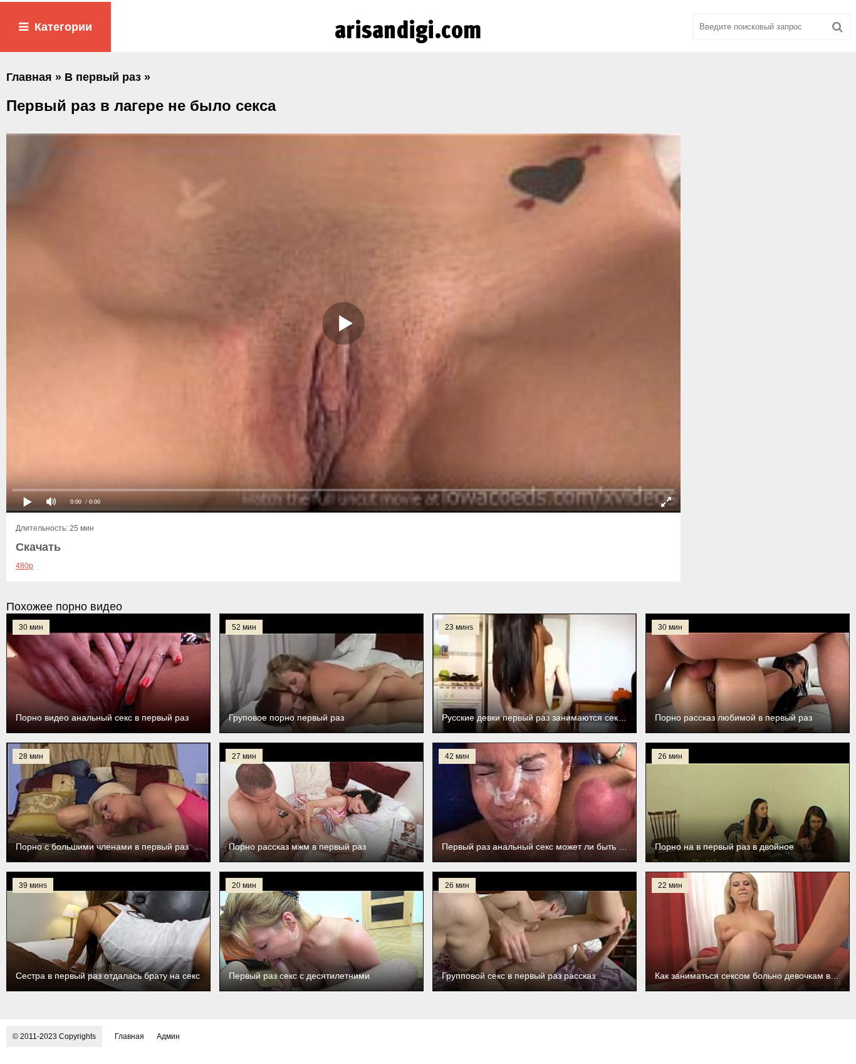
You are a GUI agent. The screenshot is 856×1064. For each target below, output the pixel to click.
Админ (168, 1036)
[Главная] (428, 43)
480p (24, 565)
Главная (129, 1036)
